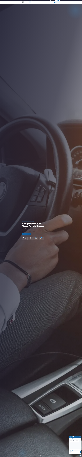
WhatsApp (53, 0)
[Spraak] (70, 452)
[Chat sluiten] (80, 455)
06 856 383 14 (49, 0)
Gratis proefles (71, 450)
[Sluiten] (80, 436)
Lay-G (76, 453)
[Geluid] (79, 436)
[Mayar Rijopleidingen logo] (23, 2)
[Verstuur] (80, 452)
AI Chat (72, 438)
